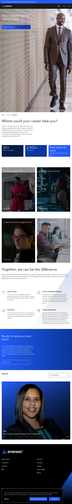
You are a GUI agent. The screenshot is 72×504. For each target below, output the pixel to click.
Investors (39, 463)
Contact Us (5, 463)
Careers (8, 115)
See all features (54, 375)
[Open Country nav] (58, 6)
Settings (6, 499)
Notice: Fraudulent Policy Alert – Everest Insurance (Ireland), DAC (19, 1)
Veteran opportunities (48, 222)
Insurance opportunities (13, 171)
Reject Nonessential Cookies (38, 499)
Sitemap (4, 466)
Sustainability (41, 469)
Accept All (54, 499)
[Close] (60, 490)
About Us (40, 459)
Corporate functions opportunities (18, 222)
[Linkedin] (2, 469)
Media (39, 473)
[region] (32, 495)
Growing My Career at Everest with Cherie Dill (21, 434)
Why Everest (5, 459)
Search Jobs (6, 362)
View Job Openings (9, 27)
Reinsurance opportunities (49, 171)
